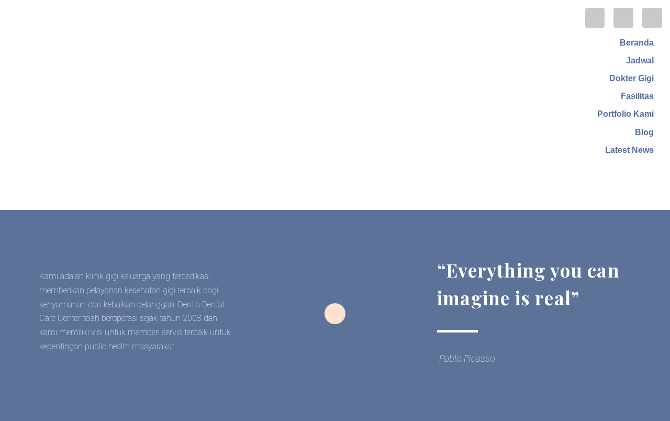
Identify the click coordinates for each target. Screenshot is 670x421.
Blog (644, 132)
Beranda (637, 42)
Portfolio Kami (625, 113)
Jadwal (640, 60)
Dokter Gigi (631, 78)
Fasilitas (637, 96)
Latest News (629, 150)
